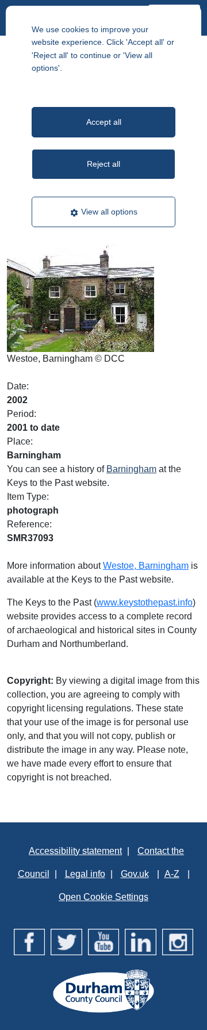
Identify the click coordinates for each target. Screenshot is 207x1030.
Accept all (103, 122)
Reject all (103, 164)
